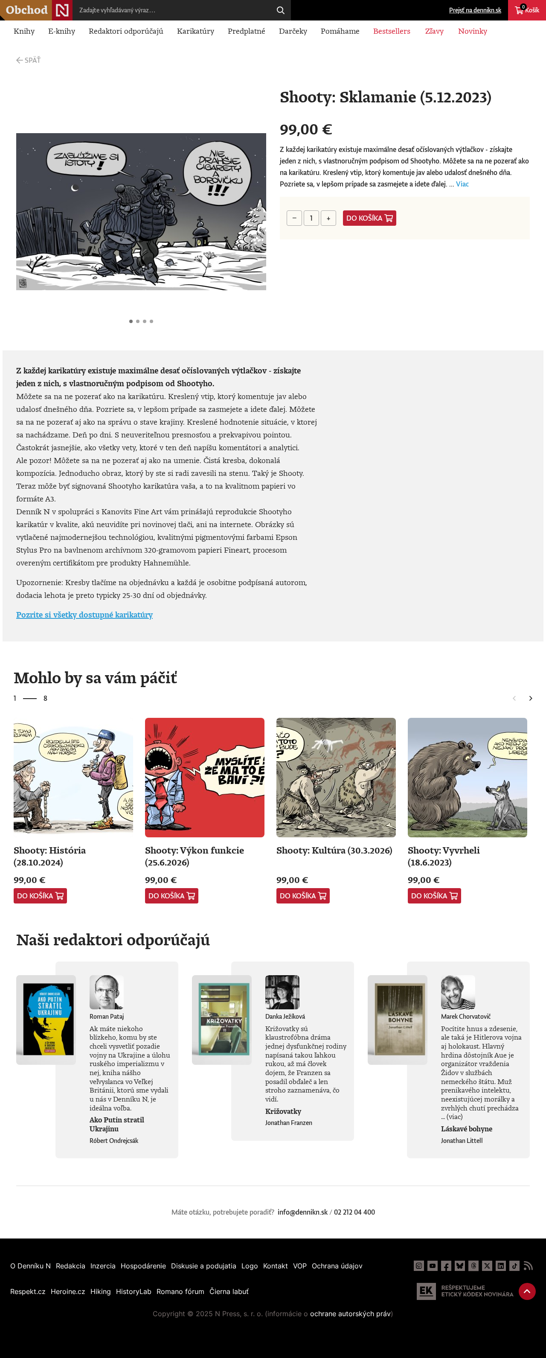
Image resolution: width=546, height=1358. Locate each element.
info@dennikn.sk (303, 1212)
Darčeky (293, 31)
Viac (462, 184)
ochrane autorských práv (350, 1313)
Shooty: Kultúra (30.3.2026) (334, 850)
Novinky (472, 31)
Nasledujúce (252, 211)
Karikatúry (195, 31)
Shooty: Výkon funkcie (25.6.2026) (194, 856)
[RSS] (528, 1266)
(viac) (455, 1116)
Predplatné (246, 31)
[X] (487, 1266)
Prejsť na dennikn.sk (475, 10)
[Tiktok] (514, 1266)
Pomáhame (340, 31)
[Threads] (473, 1266)
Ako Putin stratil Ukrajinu (117, 1124)
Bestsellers (391, 31)
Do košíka (364, 218)
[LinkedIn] (501, 1266)
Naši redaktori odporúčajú (113, 939)
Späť (33, 60)
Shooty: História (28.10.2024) (50, 856)
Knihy (24, 31)
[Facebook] (446, 1266)
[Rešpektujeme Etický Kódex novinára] (465, 1291)
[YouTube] (432, 1266)
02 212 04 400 (354, 1212)
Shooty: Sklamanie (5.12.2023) (131, 321)
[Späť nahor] (527, 1291)
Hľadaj (280, 10)
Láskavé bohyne (466, 1129)
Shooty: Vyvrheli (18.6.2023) (444, 856)
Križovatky (283, 1111)
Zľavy (434, 31)
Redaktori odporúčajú (126, 31)
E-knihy (61, 31)
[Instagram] (419, 1266)
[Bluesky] (460, 1266)
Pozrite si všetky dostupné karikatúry (84, 614)
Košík (530, 9)
